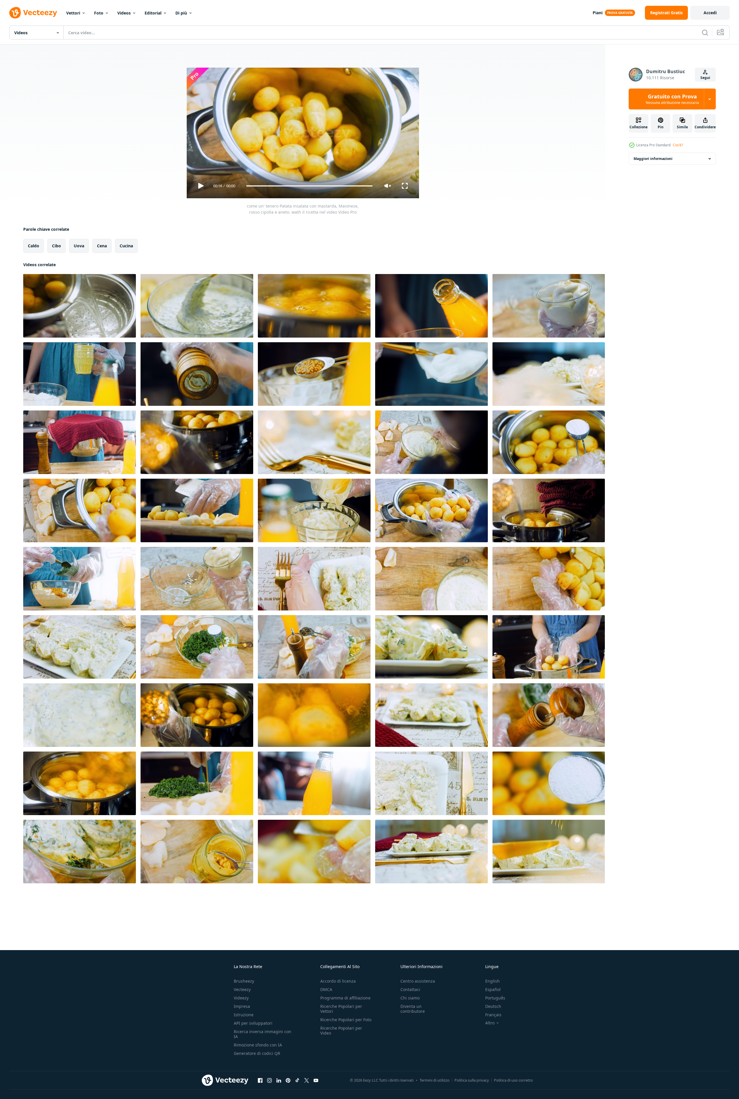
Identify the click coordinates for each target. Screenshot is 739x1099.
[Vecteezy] (33, 13)
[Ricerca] (705, 32)
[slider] (309, 185)
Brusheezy (244, 981)
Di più (181, 13)
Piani (598, 12)
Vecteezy (242, 989)
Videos (124, 13)
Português (495, 998)
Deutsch (493, 1006)
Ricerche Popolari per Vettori (341, 1008)
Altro (490, 1023)
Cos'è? (678, 145)
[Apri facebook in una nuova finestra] (260, 1080)
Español (493, 989)
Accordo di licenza (338, 981)
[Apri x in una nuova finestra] (306, 1080)
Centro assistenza (417, 981)
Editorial (153, 13)
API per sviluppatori (253, 1023)
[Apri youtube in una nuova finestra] (316, 1080)
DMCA (326, 989)
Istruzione (243, 1014)
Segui (705, 77)
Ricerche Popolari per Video (341, 1030)
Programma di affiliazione (345, 998)
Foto (98, 13)
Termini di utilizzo (434, 1080)
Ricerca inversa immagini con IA (262, 1034)
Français (493, 1014)
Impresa (242, 1006)
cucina (126, 245)
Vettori (73, 13)
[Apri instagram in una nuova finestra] (269, 1080)
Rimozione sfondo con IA (258, 1045)
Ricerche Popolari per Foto (345, 1019)
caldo (33, 245)
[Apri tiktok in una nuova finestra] (297, 1080)
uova (79, 245)
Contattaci (410, 989)
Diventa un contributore (412, 1008)
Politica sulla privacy (471, 1080)
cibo (56, 245)
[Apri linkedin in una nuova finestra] (278, 1080)
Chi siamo (410, 998)
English (492, 981)
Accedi (710, 12)
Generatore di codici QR (257, 1053)
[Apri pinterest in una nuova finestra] (288, 1080)
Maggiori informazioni (653, 158)
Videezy (241, 998)
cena (102, 245)
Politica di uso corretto (513, 1080)
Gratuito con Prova (672, 99)
